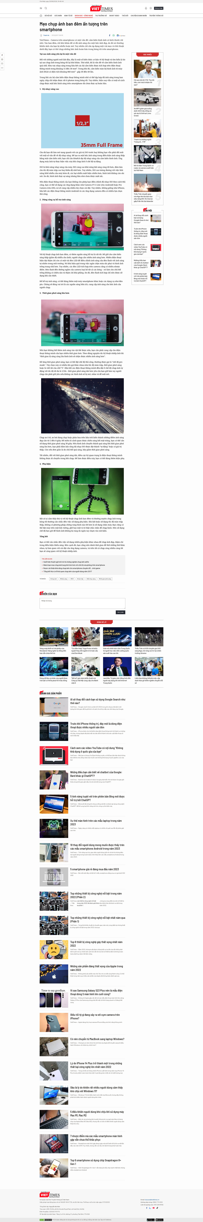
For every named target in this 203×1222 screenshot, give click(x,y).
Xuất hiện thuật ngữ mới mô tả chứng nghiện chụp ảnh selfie (66, 562)
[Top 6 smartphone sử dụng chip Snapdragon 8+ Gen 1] (54, 1168)
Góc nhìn (58, 16)
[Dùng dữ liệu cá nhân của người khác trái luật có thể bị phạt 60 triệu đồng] (54, 666)
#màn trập (80, 579)
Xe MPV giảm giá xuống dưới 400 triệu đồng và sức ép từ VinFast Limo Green (143, 112)
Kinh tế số (68, 16)
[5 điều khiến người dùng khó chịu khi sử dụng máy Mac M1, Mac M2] (54, 1119)
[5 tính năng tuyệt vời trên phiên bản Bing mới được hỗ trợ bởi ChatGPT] (156, 276)
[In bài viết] (113, 35)
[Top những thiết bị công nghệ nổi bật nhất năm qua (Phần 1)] (54, 925)
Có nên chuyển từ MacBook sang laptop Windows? (97, 1039)
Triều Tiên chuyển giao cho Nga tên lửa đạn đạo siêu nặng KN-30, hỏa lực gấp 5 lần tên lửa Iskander (143, 197)
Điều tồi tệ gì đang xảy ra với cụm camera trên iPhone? (95, 1016)
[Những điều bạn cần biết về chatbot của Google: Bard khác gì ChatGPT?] (156, 263)
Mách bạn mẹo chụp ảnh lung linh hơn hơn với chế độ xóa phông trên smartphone (74, 565)
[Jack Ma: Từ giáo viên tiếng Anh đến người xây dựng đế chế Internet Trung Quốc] (117, 666)
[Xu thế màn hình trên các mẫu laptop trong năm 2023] (54, 828)
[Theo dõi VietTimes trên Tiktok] (157, 1208)
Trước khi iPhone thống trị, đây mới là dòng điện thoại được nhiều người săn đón (141, 233)
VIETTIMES (101, 8)
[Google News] (121, 35)
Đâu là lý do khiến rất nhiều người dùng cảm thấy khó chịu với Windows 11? (96, 1089)
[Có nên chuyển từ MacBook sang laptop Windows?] (54, 1046)
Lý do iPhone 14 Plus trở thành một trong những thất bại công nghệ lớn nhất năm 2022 (96, 1065)
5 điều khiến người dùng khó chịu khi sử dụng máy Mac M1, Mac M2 (97, 1113)
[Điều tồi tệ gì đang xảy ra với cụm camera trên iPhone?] (54, 1022)
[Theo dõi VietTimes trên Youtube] (154, 1208)
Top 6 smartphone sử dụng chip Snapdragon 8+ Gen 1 (95, 1162)
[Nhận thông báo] (146, 8)
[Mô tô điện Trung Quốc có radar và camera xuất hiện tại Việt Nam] (147, 154)
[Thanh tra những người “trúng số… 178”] (147, 128)
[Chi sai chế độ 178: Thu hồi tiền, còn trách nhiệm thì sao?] (147, 69)
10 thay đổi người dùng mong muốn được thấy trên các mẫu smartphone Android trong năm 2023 (97, 846)
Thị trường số (101, 16)
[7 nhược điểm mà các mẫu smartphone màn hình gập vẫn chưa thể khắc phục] (54, 1143)
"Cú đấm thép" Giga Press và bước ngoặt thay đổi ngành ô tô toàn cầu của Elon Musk (84, 650)
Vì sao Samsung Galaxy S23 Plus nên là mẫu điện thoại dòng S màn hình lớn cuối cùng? (96, 992)
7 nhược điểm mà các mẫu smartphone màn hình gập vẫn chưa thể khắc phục (96, 1137)
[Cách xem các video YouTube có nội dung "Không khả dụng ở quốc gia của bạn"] (156, 247)
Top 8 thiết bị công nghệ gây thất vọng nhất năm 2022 (96, 943)
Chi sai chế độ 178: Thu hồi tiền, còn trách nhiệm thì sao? (144, 82)
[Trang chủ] (41, 16)
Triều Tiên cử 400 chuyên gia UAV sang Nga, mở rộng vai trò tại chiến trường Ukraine (148, 650)
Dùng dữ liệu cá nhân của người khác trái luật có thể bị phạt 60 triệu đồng (53, 679)
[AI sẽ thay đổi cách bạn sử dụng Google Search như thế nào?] (156, 218)
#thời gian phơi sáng (105, 579)
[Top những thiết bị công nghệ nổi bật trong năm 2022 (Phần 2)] (54, 901)
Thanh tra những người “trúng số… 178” (142, 141)
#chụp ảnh (53, 579)
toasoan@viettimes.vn (152, 1199)
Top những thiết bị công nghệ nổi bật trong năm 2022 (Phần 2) (96, 895)
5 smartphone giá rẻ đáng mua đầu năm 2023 (94, 869)
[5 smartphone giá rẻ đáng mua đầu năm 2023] (54, 876)
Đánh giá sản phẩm (51, 693)
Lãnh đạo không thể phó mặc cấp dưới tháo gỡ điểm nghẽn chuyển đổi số (149, 680)
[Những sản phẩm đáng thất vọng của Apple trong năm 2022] (54, 973)
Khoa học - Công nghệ (84, 16)
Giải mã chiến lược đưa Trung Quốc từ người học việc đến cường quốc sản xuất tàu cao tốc (116, 650)
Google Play (159, 1220)
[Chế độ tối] (150, 8)
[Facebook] (110, 35)
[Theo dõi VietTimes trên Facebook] (147, 1208)
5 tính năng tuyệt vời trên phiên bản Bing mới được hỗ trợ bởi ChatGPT (140, 277)
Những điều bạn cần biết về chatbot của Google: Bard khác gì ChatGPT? (141, 264)
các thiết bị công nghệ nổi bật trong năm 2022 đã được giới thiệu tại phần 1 (88, 903)
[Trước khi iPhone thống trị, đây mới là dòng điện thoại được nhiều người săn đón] (156, 231)
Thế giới (125, 16)
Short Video (114, 16)
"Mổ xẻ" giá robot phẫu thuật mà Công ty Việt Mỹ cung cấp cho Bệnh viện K (84, 680)
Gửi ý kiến (120, 612)
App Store (151, 1220)
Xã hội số (48, 16)
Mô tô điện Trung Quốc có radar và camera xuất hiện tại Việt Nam (144, 168)
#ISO (72, 579)
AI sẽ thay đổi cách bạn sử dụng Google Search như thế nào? (141, 219)
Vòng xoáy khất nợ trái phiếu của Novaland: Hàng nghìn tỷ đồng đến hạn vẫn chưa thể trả (53, 650)
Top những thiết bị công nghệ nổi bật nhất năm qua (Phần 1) (97, 919)
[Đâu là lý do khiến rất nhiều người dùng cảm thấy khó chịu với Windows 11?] (54, 1095)
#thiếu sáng (63, 579)
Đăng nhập (159, 8)
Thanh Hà (46, 35)
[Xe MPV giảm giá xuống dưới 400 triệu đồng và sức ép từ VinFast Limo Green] (147, 97)
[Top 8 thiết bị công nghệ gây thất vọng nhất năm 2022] (54, 949)
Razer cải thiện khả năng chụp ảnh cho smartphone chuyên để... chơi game (71, 568)
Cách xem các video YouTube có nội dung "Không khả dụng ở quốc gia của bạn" (140, 249)
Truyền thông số (156, 16)
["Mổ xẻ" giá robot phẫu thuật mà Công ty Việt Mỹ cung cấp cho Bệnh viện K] (85, 666)
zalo (150, 1208)
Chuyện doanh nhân (139, 16)
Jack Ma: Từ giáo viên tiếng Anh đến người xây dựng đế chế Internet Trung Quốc (117, 680)
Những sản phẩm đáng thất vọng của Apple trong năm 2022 (96, 968)
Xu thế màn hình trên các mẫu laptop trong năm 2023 (96, 822)
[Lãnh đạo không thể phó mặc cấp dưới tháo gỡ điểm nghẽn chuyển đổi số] (149, 666)
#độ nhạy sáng (91, 579)
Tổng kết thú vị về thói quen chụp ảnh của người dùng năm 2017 (67, 571)
